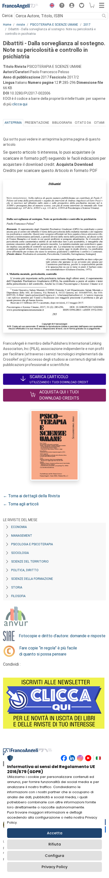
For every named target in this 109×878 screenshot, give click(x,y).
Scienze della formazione (32, 579)
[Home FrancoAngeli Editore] (20, 6)
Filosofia (18, 596)
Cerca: (7, 15)
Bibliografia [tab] (62, 122)
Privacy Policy (54, 866)
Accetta (54, 833)
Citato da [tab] (83, 122)
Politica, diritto (25, 570)
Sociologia (20, 553)
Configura (54, 855)
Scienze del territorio (30, 561)
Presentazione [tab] (37, 122)
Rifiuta (54, 844)
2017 (86, 24)
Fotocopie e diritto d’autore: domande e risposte (62, 635)
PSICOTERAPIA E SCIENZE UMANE (54, 24)
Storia (16, 587)
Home (7, 24)
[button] (51, 6)
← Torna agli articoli (21, 504)
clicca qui (19, 104)
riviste (20, 24)
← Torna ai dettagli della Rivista (31, 495)
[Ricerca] (104, 15)
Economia (19, 527)
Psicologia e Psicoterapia (32, 544)
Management (21, 535)
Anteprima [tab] (13, 122)
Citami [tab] (99, 122)
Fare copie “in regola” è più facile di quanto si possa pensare (48, 651)
